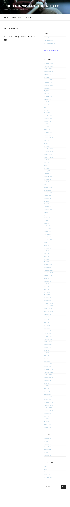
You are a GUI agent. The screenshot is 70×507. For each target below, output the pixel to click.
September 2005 (48, 410)
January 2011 (47, 234)
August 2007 (47, 347)
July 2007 (46, 350)
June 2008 (46, 319)
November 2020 (48, 151)
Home (6, 17)
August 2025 (47, 74)
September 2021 (48, 137)
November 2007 (48, 339)
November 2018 (48, 193)
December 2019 (48, 173)
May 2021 (46, 143)
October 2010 (47, 242)
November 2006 (48, 372)
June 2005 (46, 419)
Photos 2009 (47, 452)
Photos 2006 (47, 444)
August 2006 (47, 380)
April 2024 (46, 93)
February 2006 (48, 397)
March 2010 (47, 262)
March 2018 (47, 204)
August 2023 (47, 99)
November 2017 (48, 209)
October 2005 (48, 408)
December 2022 (48, 115)
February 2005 (48, 427)
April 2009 (47, 292)
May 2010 (46, 256)
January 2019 (47, 190)
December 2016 (48, 220)
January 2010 (47, 267)
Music (45, 469)
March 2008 (47, 328)
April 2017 (46, 215)
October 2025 (48, 69)
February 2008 (48, 330)
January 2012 (47, 228)
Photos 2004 (47, 438)
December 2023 (48, 96)
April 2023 (46, 110)
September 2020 (48, 157)
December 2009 (48, 270)
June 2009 (46, 286)
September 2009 (48, 278)
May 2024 (46, 91)
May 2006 (46, 388)
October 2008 (48, 308)
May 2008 (46, 322)
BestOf (46, 466)
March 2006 (47, 394)
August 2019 (47, 179)
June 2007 (46, 353)
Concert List (47, 38)
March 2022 (47, 129)
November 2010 (48, 240)
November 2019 (48, 176)
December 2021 (48, 132)
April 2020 (47, 168)
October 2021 (47, 135)
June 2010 (46, 253)
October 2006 (48, 375)
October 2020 (48, 154)
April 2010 (46, 259)
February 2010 (48, 264)
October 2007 (48, 341)
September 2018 (48, 195)
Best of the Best (48, 40)
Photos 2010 (47, 455)
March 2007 (47, 361)
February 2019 (48, 187)
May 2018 (46, 201)
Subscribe (29, 17)
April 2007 (47, 358)
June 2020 (46, 162)
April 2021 (46, 146)
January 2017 (47, 217)
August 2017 (47, 212)
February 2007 (48, 364)
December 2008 (48, 303)
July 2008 (46, 317)
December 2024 (48, 82)
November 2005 (48, 405)
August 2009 (47, 281)
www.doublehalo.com (49, 43)
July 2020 (46, 160)
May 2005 (46, 421)
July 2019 (46, 182)
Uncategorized (48, 477)
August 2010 (47, 248)
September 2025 (48, 71)
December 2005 (48, 402)
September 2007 (48, 344)
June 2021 (46, 140)
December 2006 (48, 369)
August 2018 (47, 198)
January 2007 (47, 366)
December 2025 (48, 63)
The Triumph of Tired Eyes (32, 6)
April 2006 (47, 391)
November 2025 (48, 66)
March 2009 (47, 295)
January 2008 (47, 333)
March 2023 (47, 113)
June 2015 (46, 223)
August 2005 (47, 413)
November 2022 (48, 118)
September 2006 (48, 377)
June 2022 (46, 124)
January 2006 (47, 399)
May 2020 (46, 165)
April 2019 (46, 184)
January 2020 (47, 171)
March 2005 (47, 424)
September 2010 (48, 245)
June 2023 (46, 104)
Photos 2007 (47, 447)
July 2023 (46, 102)
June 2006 (46, 386)
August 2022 (47, 121)
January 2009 (47, 300)
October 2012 (47, 226)
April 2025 (47, 77)
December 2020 (48, 148)
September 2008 (48, 311)
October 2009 (48, 275)
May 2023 (46, 107)
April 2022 (46, 126)
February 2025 (48, 80)
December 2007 (48, 336)
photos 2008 (47, 449)
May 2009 (46, 289)
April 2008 (47, 325)
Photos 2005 (47, 441)
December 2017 (48, 206)
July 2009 (46, 284)
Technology (47, 474)
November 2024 (48, 85)
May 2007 (46, 355)
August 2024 (47, 88)
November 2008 (48, 306)
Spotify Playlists (17, 17)
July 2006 (46, 383)
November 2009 (48, 273)
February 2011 (47, 231)
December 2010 (48, 237)
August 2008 (47, 314)
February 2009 (48, 297)
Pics (45, 472)
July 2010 (46, 251)
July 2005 (46, 416)
